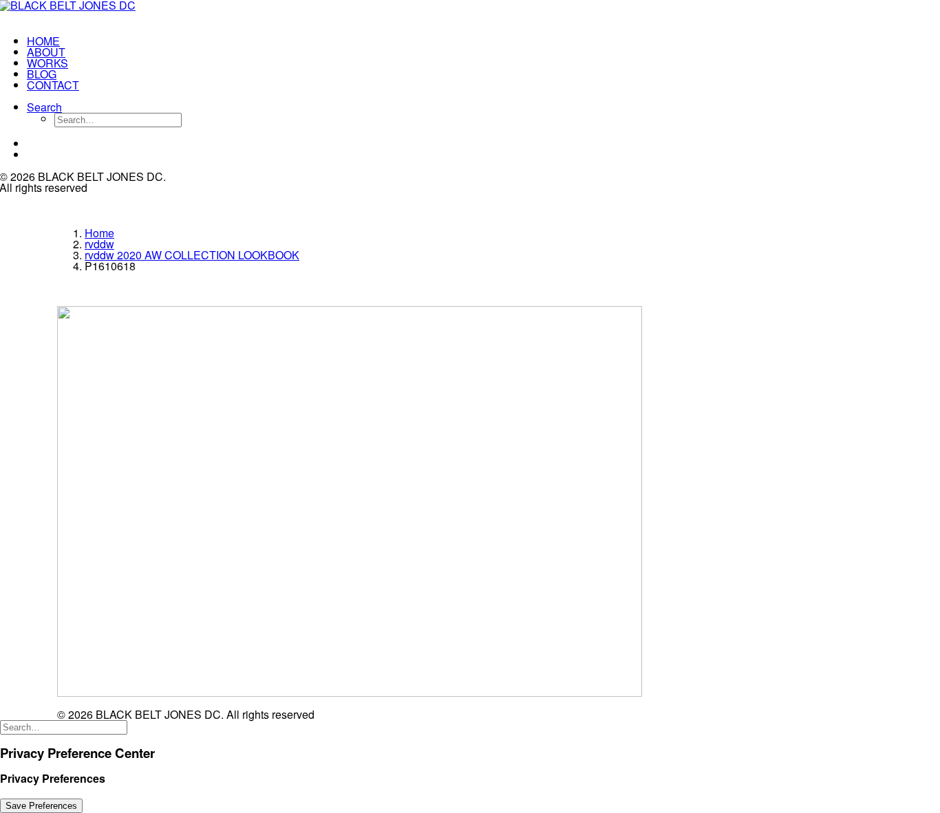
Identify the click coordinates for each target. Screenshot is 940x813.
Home (99, 233)
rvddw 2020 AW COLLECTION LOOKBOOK (192, 255)
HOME (43, 41)
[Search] (63, 726)
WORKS (47, 63)
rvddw (99, 244)
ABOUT (46, 52)
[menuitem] (100, 41)
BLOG (41, 74)
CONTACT (53, 85)
